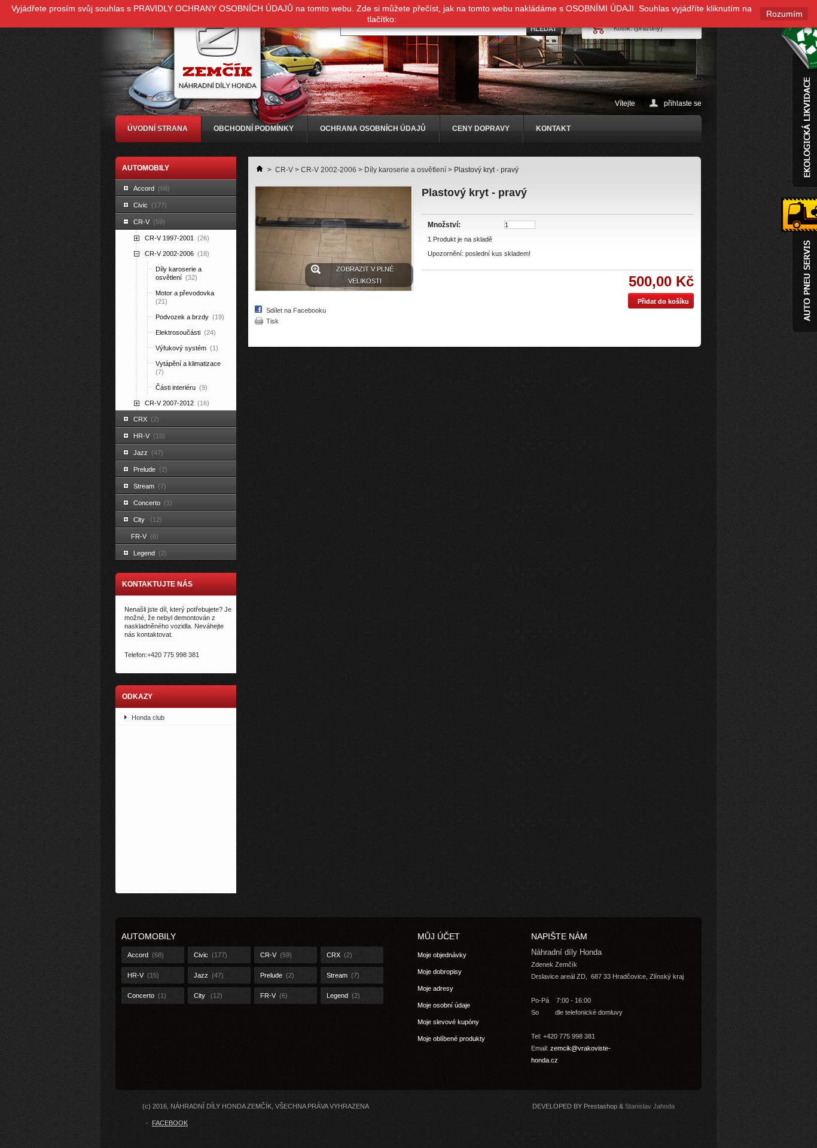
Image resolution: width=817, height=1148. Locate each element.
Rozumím (784, 14)
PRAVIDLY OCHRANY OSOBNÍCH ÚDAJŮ (213, 8)
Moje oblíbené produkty (451, 1038)
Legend (150, 553)
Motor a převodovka (186, 297)
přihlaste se (683, 103)
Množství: (444, 225)
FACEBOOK (170, 1122)
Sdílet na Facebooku (296, 310)
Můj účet (438, 936)
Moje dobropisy (439, 971)
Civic (150, 205)
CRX (146, 419)
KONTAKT (553, 128)
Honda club (148, 717)
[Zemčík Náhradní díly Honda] (226, 64)
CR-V (149, 221)
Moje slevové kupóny (448, 1021)
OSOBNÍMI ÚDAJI (600, 8)
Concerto (152, 502)
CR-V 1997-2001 (177, 238)
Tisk (272, 321)
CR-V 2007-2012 (177, 403)
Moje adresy (435, 988)
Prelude (150, 469)
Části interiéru (182, 387)
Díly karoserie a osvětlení (179, 273)
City (147, 519)
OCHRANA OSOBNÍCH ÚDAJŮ (373, 128)
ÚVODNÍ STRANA (157, 128)
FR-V (144, 536)
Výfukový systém (187, 348)
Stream (149, 486)
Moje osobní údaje (443, 1005)
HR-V (149, 435)
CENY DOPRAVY (481, 128)
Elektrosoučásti (186, 332)
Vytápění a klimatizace (189, 367)
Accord (151, 188)
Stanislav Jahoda (650, 1106)
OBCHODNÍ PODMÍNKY (254, 128)
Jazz (148, 452)
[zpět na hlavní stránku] (256, 170)
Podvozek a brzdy (190, 316)
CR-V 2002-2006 (177, 253)
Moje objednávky (442, 954)
